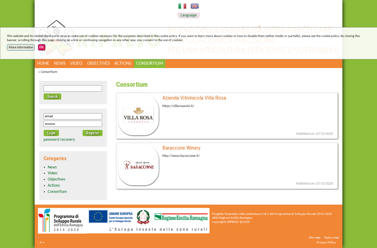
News (59, 63)
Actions (122, 63)
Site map (314, 237)
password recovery (59, 140)
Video (76, 63)
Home (43, 63)
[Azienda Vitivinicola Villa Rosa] (138, 116)
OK (41, 47)
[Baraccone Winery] (138, 166)
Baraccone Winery (181, 148)
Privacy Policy (326, 242)
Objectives (98, 63)
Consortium (149, 63)
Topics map (331, 237)
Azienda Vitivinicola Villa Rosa (194, 97)
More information (21, 47)
